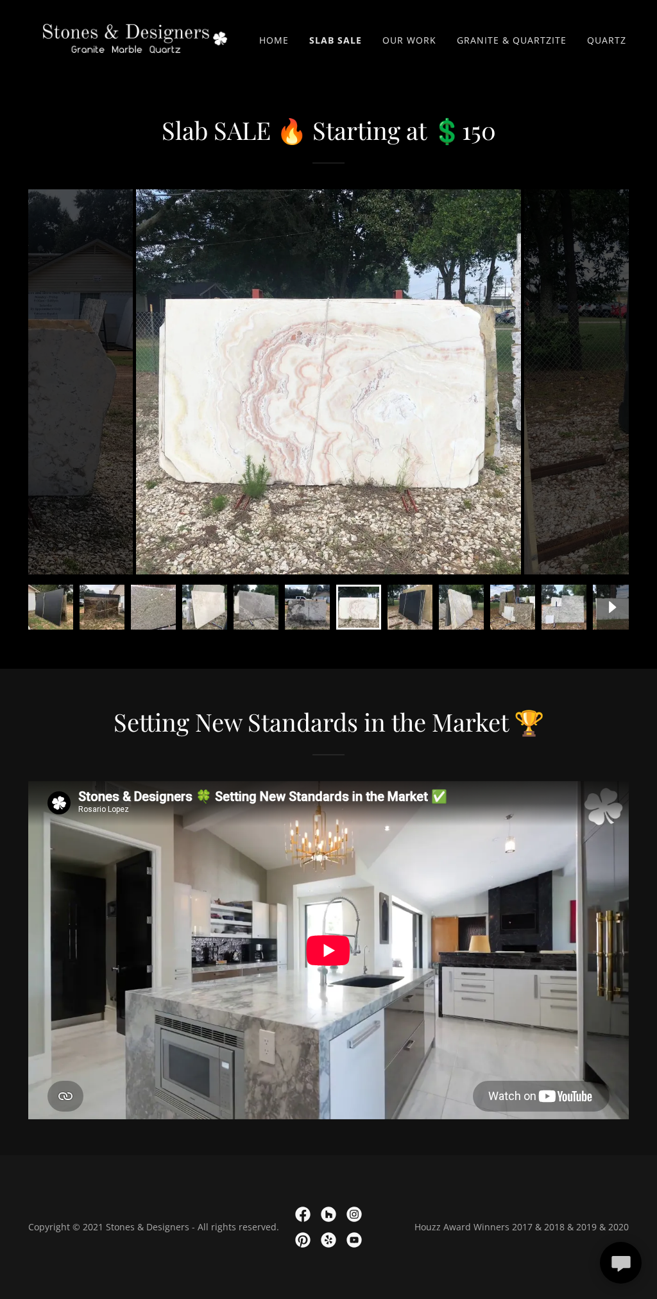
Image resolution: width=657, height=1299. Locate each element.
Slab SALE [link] (335, 40)
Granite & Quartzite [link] (512, 40)
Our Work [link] (409, 40)
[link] (135, 37)
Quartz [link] (606, 40)
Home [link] (274, 40)
